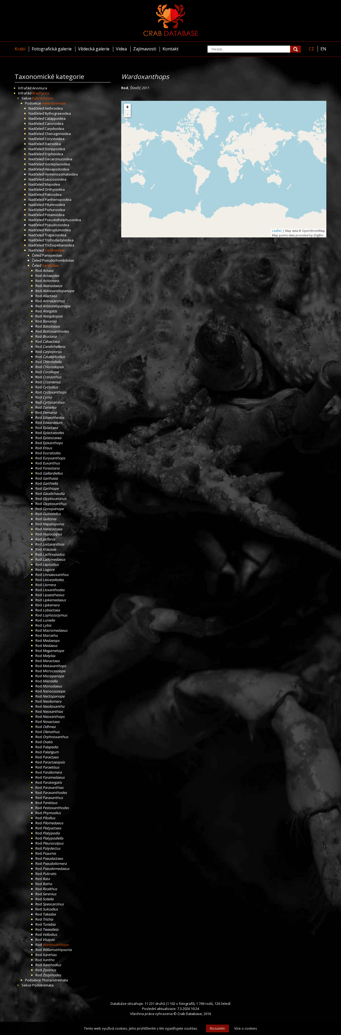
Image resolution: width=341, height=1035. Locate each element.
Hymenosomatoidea (61, 174)
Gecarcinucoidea (58, 159)
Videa (121, 49)
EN (323, 49)
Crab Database (189, 1013)
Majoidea (52, 184)
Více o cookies (245, 1028)
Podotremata (43, 985)
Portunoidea (55, 209)
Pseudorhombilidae (58, 260)
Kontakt (170, 49)
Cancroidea (54, 123)
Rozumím (217, 1028)
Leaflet (277, 231)
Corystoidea (54, 138)
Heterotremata (54, 103)
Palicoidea (53, 194)
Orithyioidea (55, 189)
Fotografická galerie (52, 49)
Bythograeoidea (58, 113)
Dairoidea (53, 143)
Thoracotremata (55, 980)
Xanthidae (50, 265)
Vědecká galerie (93, 49)
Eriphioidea (54, 154)
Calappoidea (55, 118)
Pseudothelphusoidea (63, 219)
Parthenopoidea (58, 199)
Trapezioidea (55, 235)
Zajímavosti (144, 49)
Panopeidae (52, 255)
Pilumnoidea (55, 204)
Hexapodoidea (57, 169)
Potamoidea (54, 214)
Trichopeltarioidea (59, 245)
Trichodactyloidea (59, 240)
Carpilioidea (54, 128)
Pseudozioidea (57, 224)
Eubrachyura (42, 98)
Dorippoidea (55, 148)
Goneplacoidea (57, 164)
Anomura (39, 88)
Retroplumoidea (58, 230)
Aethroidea (54, 108)
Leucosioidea (55, 179)
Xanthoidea (54, 250)
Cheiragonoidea (58, 133)
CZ (311, 49)
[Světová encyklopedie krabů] (170, 34)
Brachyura (40, 93)
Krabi (20, 49)
